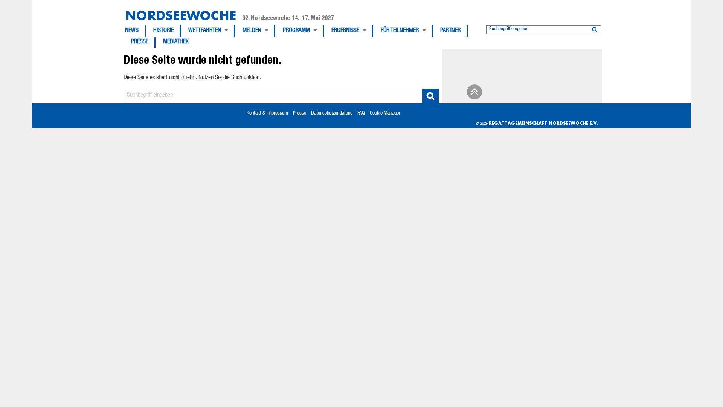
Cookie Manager (385, 113)
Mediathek (176, 42)
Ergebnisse (345, 31)
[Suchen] (594, 28)
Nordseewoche (180, 15)
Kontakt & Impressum (267, 113)
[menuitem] (135, 31)
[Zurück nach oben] (473, 95)
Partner (450, 31)
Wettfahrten (204, 31)
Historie (163, 31)
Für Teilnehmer (400, 31)
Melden (252, 31)
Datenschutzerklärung (331, 113)
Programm (296, 31)
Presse (139, 42)
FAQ (361, 113)
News (132, 31)
